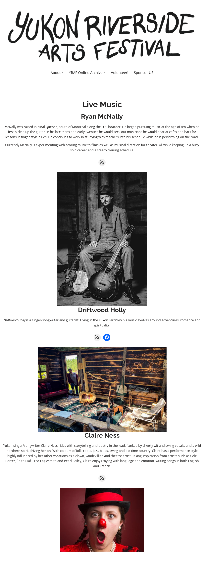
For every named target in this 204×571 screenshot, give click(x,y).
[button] (62, 72)
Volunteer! (119, 72)
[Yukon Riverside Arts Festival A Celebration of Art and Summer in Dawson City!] (102, 36)
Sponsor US (143, 72)
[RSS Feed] (102, 162)
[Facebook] (106, 337)
